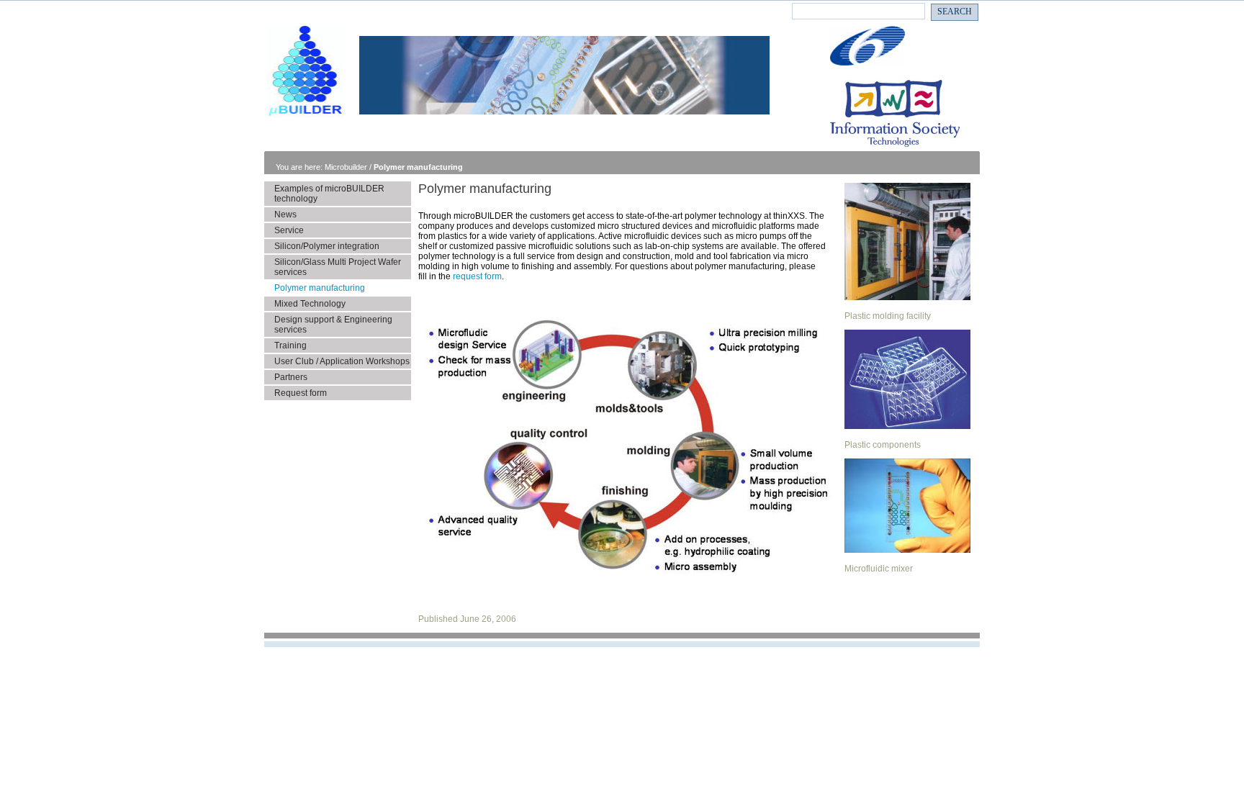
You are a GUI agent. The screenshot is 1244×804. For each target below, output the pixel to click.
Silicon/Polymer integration (326, 246)
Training (290, 345)
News (285, 214)
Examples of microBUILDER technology (329, 194)
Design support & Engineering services (333, 325)
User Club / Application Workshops (342, 361)
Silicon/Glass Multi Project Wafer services (337, 267)
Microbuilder (347, 167)
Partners (290, 377)
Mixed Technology (310, 304)
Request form (300, 393)
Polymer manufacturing (418, 167)
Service (289, 230)
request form (477, 276)
